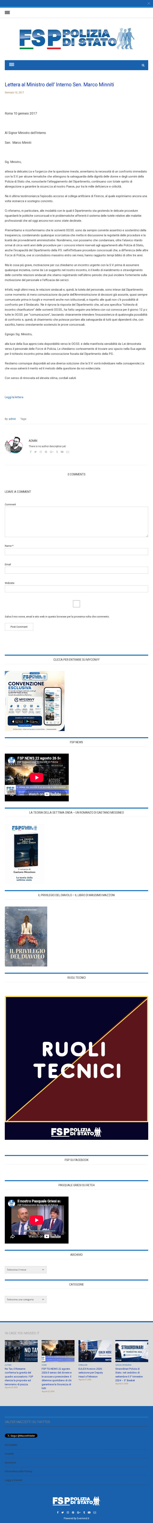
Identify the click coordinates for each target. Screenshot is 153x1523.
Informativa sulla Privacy (18, 1471)
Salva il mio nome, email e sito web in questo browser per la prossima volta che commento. (57, 616)
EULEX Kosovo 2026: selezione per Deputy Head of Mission (90, 1372)
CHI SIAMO (11, 1444)
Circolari (82, 1365)
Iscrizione (10, 1462)
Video (44, 1365)
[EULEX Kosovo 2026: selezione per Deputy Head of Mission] (94, 1351)
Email (8, 564)
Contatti (9, 1453)
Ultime (8, 1365)
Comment (10, 504)
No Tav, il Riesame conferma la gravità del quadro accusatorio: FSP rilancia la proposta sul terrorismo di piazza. (19, 1376)
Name (9, 546)
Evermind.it (83, 1518)
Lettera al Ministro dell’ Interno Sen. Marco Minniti (59, 85)
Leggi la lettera (14, 397)
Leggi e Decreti (13, 1480)
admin (12, 418)
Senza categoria (123, 1365)
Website (9, 583)
